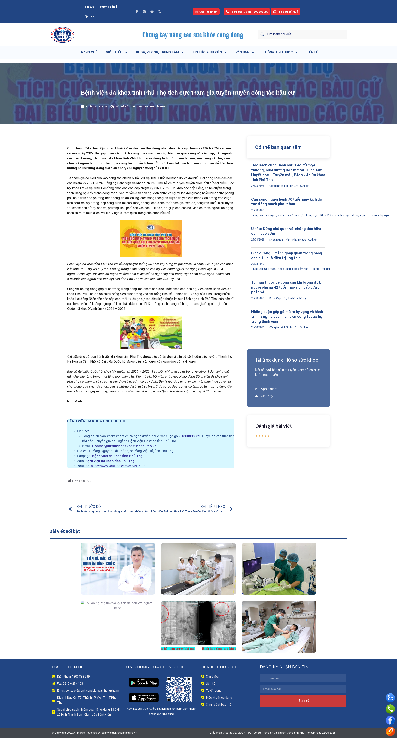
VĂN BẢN (242, 52)
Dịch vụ (89, 16)
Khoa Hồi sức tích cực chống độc (298, 215)
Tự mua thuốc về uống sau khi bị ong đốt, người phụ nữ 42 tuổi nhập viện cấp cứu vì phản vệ (286, 287)
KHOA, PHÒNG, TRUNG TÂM (157, 52)
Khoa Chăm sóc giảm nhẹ (293, 268)
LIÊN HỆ (312, 52)
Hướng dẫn (107, 6)
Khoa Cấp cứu (277, 298)
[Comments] (159, 11)
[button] (112, 578)
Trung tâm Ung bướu (263, 268)
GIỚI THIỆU (114, 52)
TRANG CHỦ (88, 52)
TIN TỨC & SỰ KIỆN (207, 52)
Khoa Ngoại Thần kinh (282, 239)
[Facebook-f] (136, 11)
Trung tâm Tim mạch (263, 215)
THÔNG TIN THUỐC (278, 52)
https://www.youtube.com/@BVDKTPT (119, 466)
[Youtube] (152, 11)
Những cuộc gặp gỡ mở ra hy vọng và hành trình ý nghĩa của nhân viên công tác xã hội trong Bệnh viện (287, 316)
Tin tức (89, 6)
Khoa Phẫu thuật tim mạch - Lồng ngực (343, 215)
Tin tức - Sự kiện (299, 185)
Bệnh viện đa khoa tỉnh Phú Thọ (117, 456)
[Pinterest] (144, 11)
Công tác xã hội (278, 185)
